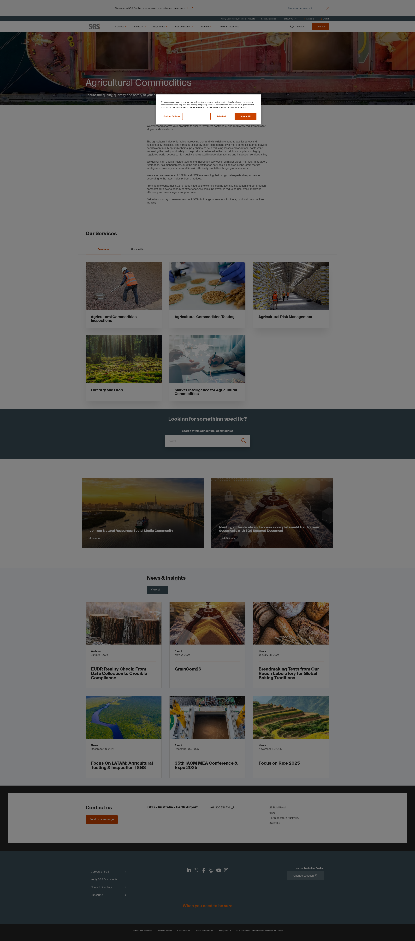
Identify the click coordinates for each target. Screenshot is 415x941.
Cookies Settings (172, 116)
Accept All (246, 116)
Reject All (221, 116)
